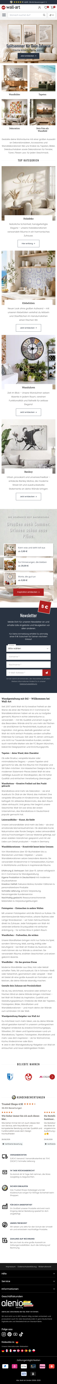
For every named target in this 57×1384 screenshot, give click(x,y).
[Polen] (33, 1350)
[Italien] (10, 1350)
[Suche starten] (44, 15)
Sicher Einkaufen (19, 1186)
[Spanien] (26, 1350)
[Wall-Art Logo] (11, 7)
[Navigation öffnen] (4, 15)
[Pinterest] (9, 1334)
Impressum (11, 1266)
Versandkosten (18, 1155)
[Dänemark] (18, 1350)
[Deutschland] (3, 1350)
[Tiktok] (21, 1334)
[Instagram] (4, 1334)
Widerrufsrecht (44, 1266)
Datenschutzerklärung (28, 684)
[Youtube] (15, 1334)
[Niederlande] (14, 1350)
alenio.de (5, 1312)
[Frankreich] (6, 1350)
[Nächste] (52, 1076)
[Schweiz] (22, 1350)
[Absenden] (46, 672)
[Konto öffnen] (39, 7)
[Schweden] (29, 1350)
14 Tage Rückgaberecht (22, 1170)
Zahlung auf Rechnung (22, 1238)
